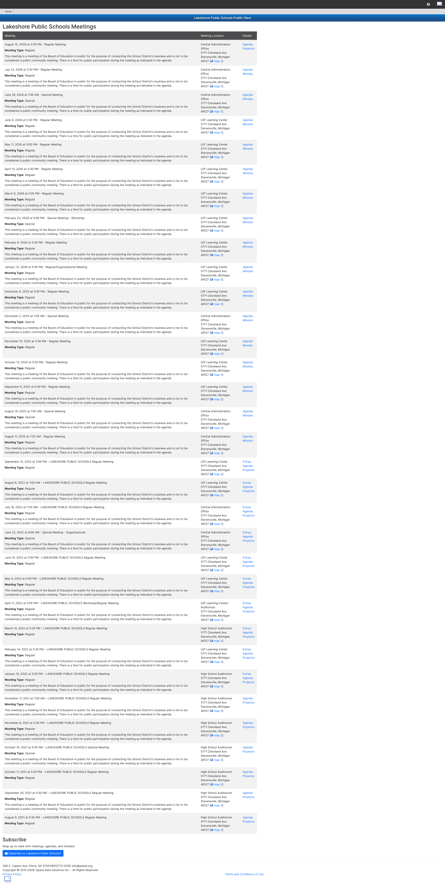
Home (8, 11)
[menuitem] (428, 4)
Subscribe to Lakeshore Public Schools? (34, 853)
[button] (428, 4)
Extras (247, 461)
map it (217, 61)
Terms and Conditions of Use (244, 874)
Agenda (248, 44)
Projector (249, 48)
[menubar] (222, 4)
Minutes (248, 73)
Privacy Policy (12, 874)
